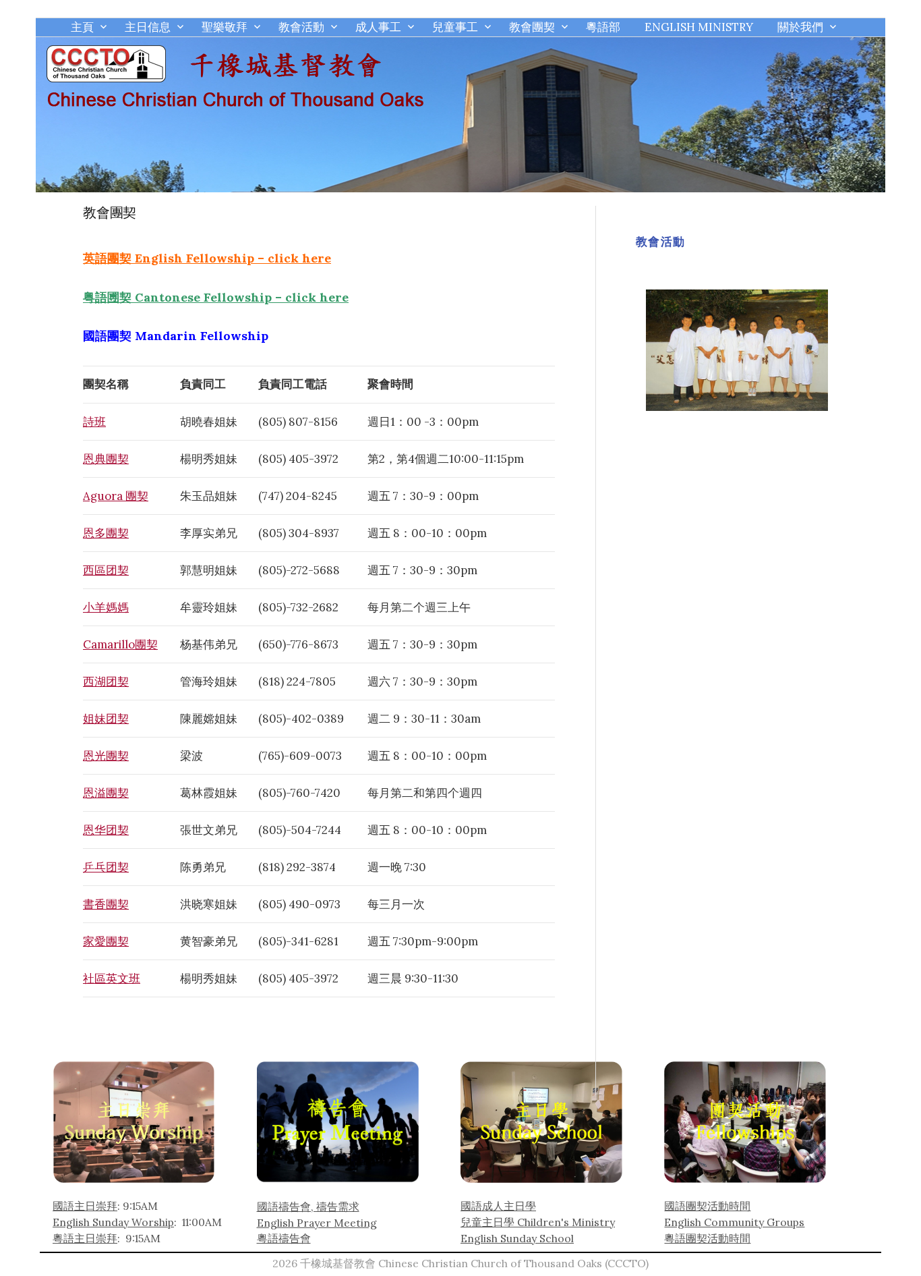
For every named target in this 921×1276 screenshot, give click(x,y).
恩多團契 (106, 533)
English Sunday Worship (113, 1222)
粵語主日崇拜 (85, 1238)
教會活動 (301, 27)
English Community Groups (734, 1222)
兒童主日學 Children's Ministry (537, 1222)
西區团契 (106, 570)
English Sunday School (517, 1238)
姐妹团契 (106, 718)
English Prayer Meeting (317, 1222)
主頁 (82, 27)
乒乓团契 (106, 867)
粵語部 (603, 27)
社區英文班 (111, 978)
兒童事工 (455, 27)
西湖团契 (106, 681)
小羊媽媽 (106, 607)
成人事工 (378, 27)
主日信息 (148, 27)
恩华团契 (106, 830)
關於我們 (800, 27)
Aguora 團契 (115, 496)
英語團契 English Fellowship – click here (207, 258)
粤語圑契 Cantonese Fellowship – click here (216, 297)
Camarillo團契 (120, 644)
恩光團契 (106, 755)
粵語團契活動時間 (707, 1238)
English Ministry (699, 27)
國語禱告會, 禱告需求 (308, 1206)
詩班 (94, 421)
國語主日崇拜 (85, 1206)
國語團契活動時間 (707, 1206)
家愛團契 (106, 941)
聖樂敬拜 (224, 27)
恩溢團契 (106, 792)
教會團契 (532, 27)
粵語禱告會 (284, 1238)
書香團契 (106, 904)
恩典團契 (106, 458)
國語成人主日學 (498, 1206)
